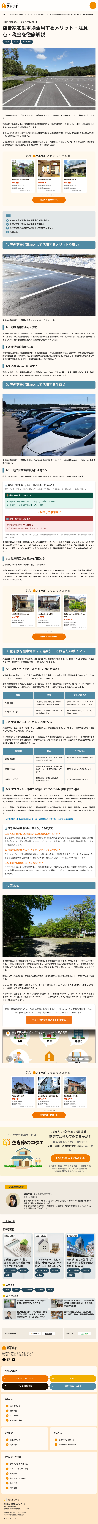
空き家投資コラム (42, 14)
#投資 (6, 41)
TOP (3, 14)
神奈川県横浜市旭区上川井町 (48, 1096)
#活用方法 (27, 41)
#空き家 (23, 1270)
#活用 (16, 41)
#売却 (6, 1289)
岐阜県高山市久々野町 (45, 614)
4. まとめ (12, 232)
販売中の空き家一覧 (16, 14)
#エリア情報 (11, 1270)
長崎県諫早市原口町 (71, 1096)
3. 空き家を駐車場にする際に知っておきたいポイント (31, 228)
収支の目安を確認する (70, 1158)
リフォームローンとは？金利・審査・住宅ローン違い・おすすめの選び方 (48, 1262)
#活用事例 (27, 1289)
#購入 (8, 1275)
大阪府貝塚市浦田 (18, 1096)
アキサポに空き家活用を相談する (49, 1019)
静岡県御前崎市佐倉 (45, 180)
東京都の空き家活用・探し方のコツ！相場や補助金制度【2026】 (80, 1262)
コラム (29, 14)
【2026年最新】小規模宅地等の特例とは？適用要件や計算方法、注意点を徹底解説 (38, 819)
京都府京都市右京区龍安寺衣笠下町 (74, 615)
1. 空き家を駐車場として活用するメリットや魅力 (29, 220)
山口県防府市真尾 (70, 180)
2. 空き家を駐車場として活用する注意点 (25, 224)
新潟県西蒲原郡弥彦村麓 (20, 614)
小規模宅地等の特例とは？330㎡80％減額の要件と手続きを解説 (17, 1262)
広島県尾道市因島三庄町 (20, 180)
